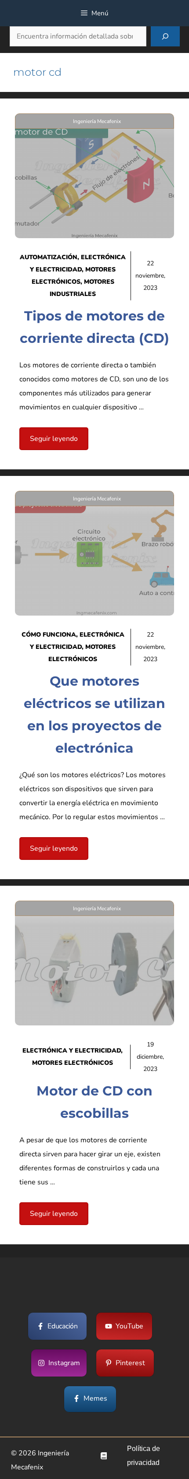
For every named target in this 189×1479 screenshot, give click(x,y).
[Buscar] (165, 36)
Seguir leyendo (54, 439)
